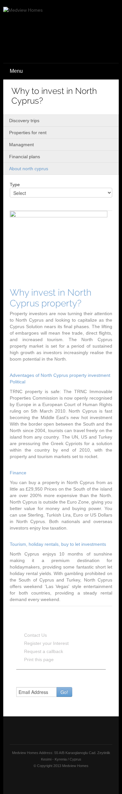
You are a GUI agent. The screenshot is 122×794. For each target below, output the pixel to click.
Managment (21, 144)
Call (99, 44)
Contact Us (35, 635)
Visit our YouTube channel (67, 780)
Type (15, 184)
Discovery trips (24, 120)
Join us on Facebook (54, 780)
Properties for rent (28, 132)
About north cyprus (28, 168)
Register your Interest (46, 643)
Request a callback (43, 651)
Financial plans (24, 156)
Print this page (39, 659)
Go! (64, 692)
